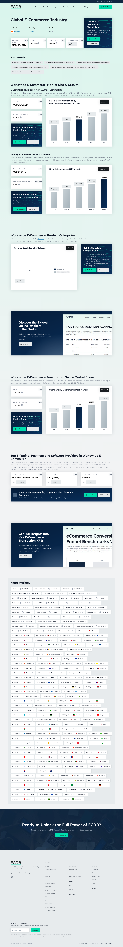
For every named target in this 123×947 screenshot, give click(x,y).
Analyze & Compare (50, 869)
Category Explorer (50, 883)
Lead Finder (48, 886)
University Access (107, 1)
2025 (69, 248)
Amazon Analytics (50, 890)
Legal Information (84, 943)
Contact (94, 879)
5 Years (103, 102)
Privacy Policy (94, 943)
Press (93, 883)
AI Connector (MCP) (50, 910)
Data (36, 7)
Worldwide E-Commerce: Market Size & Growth (25, 62)
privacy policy (23, 936)
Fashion (31, 31)
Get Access (92, 43)
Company (76, 7)
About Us (94, 866)
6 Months (102, 169)
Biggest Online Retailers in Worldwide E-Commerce (92, 62)
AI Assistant (48, 880)
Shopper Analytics (50, 893)
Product (45, 7)
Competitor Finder (50, 873)
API (46, 900)
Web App (48, 897)
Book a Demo (107, 7)
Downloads (48, 904)
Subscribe (35, 930)
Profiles (47, 866)
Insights (55, 7)
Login (97, 1)
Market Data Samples (75, 876)
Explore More (24, 344)
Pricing (86, 7)
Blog (70, 886)
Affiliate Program (96, 876)
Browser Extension (50, 907)
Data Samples (72, 873)
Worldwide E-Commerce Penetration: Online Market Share (29, 67)
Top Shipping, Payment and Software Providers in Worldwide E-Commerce (73, 67)
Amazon (17, 31)
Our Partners (95, 869)
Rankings (48, 876)
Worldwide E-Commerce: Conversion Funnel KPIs (26, 72)
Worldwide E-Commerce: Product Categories (58, 62)
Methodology (72, 866)
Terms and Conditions (106, 943)
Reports (71, 889)
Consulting (66, 7)
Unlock (73, 44)
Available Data (73, 869)
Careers (94, 873)
